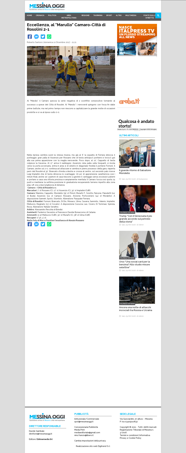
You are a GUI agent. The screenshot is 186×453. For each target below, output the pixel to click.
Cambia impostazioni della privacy (90, 441)
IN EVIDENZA (124, 166)
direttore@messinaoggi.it (40, 434)
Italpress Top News (127, 212)
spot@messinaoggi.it (83, 422)
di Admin (140, 225)
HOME (29, 15)
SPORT (109, 15)
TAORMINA (97, 15)
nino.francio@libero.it (84, 435)
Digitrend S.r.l (104, 446)
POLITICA (52, 15)
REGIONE (85, 15)
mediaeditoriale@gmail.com (87, 432)
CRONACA (40, 15)
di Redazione (142, 179)
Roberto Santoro (34, 42)
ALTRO (119, 15)
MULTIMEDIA (130, 15)
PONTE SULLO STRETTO (150, 16)
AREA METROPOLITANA (68, 16)
